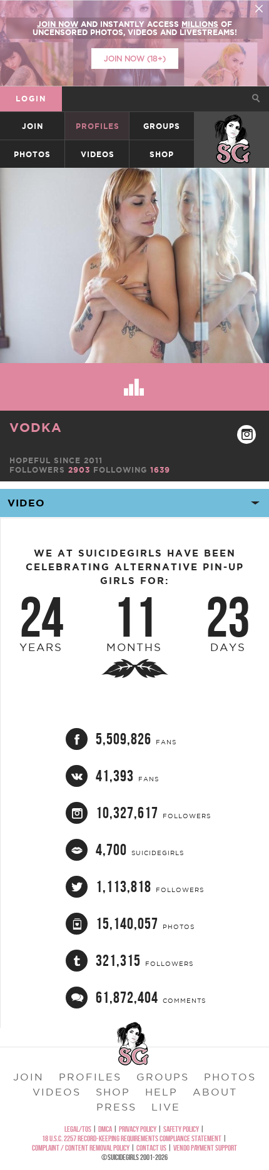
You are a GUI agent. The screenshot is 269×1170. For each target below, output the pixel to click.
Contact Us (151, 1147)
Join (32, 126)
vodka (35, 427)
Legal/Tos (77, 1129)
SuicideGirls (232, 126)
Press (116, 1106)
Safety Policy (181, 1129)
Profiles (97, 126)
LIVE (165, 1106)
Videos (97, 154)
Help (161, 1091)
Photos (32, 154)
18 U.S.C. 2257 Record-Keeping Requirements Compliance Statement (131, 1138)
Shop (162, 154)
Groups (161, 126)
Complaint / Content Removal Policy (80, 1147)
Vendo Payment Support (205, 1147)
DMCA (105, 1129)
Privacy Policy (137, 1129)
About (215, 1091)
